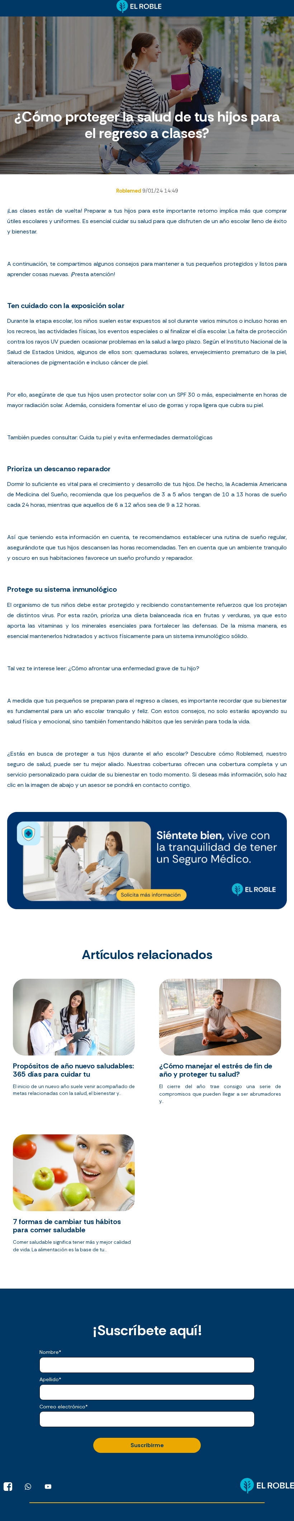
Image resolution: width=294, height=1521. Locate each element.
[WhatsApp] (28, 1486)
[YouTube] (48, 1486)
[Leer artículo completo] (74, 1044)
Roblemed (129, 190)
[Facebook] (8, 1486)
